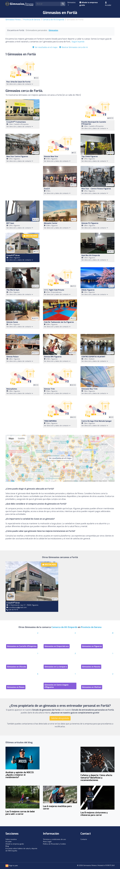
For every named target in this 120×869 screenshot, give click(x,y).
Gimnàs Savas (12, 322)
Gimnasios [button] (71, 2)
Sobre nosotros (11, 839)
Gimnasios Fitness (13, 19)
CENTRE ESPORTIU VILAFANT (93, 357)
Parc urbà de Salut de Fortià (18, 82)
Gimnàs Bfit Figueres (53, 357)
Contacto (84, 839)
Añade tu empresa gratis (88, 3)
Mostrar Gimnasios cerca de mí (74, 47)
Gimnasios (53, 30)
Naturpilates (11, 389)
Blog (7, 846)
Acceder (108, 5)
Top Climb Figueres (89, 156)
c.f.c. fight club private (54, 290)
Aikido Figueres (87, 290)
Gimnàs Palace (12, 357)
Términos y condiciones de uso (54, 839)
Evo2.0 (47, 189)
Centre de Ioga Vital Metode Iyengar (96, 421)
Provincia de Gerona (31, 19)
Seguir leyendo (78, 41)
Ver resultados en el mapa (45, 47)
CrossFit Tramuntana (16, 122)
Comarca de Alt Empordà (53, 19)
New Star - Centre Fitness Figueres (96, 189)
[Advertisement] (60, 115)
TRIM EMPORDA (50, 421)
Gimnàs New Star (51, 156)
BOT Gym (10, 223)
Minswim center (50, 223)
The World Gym (12, 290)
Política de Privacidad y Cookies (54, 844)
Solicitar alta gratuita (60, 718)
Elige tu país (13, 866)
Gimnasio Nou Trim (89, 389)
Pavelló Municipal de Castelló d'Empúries (93, 123)
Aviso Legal (47, 842)
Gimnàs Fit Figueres (89, 223)
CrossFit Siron (13, 255)
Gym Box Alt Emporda (90, 255)
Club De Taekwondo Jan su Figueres (59, 322)
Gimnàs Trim (49, 389)
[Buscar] (63, 4)
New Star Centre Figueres (17, 156)
